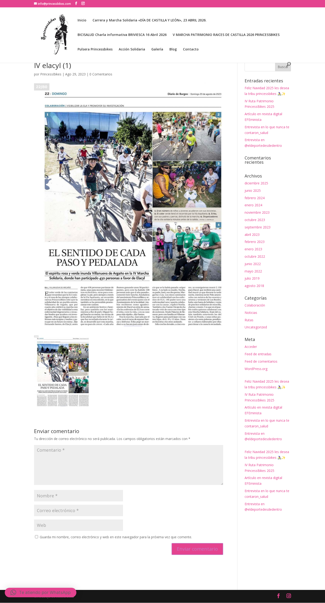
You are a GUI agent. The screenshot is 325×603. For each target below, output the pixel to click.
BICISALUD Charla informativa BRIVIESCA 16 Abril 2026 (122, 35)
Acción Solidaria (132, 49)
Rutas (249, 320)
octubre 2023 (255, 219)
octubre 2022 (255, 256)
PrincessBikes (50, 74)
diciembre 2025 (256, 183)
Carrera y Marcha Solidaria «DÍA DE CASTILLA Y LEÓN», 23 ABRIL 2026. (150, 20)
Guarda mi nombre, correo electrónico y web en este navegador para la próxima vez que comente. (116, 537)
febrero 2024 (255, 198)
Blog (173, 49)
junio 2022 (253, 264)
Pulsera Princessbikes (95, 49)
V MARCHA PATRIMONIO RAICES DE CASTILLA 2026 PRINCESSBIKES (226, 35)
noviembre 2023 (257, 212)
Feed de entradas (258, 354)
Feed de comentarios (261, 361)
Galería (157, 49)
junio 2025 (253, 190)
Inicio (82, 20)
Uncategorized (256, 327)
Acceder (251, 346)
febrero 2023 (255, 241)
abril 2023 (252, 234)
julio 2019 (252, 278)
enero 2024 (253, 205)
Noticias (251, 312)
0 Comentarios (100, 74)
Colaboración (255, 305)
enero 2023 (253, 249)
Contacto (191, 49)
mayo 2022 (253, 271)
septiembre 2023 (258, 227)
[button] (40, 592)
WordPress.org (256, 368)
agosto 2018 (254, 285)
